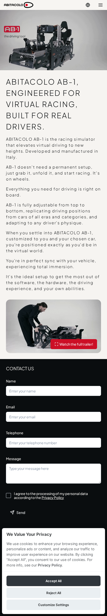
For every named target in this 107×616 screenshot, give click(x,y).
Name (11, 381)
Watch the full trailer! (76, 344)
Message (13, 458)
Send (20, 512)
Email (10, 407)
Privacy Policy (53, 497)
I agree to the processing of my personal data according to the (51, 495)
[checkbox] (8, 495)
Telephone (14, 433)
